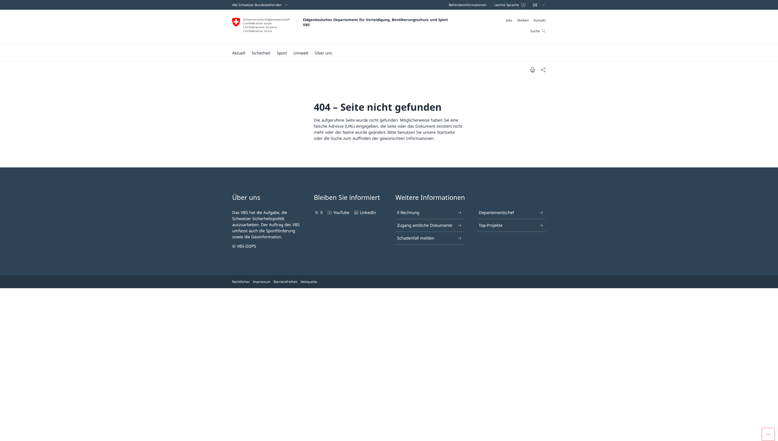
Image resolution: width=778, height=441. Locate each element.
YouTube (341, 212)
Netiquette (309, 281)
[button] (238, 53)
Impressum (261, 281)
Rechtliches (241, 281)
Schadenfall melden (415, 238)
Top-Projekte (490, 225)
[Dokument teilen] (543, 69)
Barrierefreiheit (285, 281)
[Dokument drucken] (532, 69)
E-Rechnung (408, 212)
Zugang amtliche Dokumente (424, 225)
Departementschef (496, 212)
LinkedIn (368, 212)
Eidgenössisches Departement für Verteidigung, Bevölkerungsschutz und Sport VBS (376, 22)
